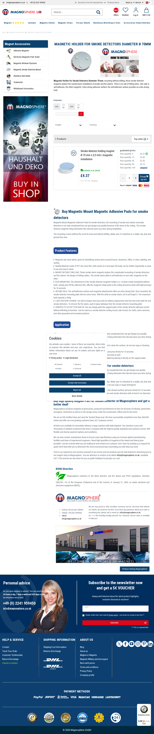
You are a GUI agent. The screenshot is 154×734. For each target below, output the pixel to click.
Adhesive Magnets (21, 50)
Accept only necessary (77, 383)
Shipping (94, 181)
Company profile (87, 675)
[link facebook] (125, 644)
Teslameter (18, 82)
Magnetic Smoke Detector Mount (27, 69)
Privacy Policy (86, 671)
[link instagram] (138, 644)
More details (77, 396)
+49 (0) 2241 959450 (37, 3)
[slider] (81, 114)
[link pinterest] (144, 644)
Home (4, 32)
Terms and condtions (89, 667)
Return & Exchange (10, 659)
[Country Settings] (148, 2)
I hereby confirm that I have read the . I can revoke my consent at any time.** (114, 615)
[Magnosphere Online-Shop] (21, 11)
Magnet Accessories (16, 32)
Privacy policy (56, 358)
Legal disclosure (71, 358)
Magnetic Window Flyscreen (25, 63)
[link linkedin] (150, 644)
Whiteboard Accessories (24, 88)
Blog (82, 647)
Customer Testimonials (12, 655)
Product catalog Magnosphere (134, 569)
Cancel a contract (10, 663)
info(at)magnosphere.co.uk (128, 455)
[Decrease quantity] (123, 178)
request (143, 167)
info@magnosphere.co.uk (15, 3)
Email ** (88, 607)
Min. (63, 105)
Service (138, 3)
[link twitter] (119, 644)
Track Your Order (9, 651)
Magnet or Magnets (88, 655)
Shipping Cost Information (54, 647)
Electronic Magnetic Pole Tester (27, 57)
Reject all (77, 390)
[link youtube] (132, 644)
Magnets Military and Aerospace (94, 659)
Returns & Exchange (52, 651)
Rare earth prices (87, 663)
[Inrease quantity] (136, 178)
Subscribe (114, 622)
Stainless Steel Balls (22, 76)
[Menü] (149, 705)
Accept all (77, 375)
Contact (5, 647)
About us (129, 3)
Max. (78, 105)
